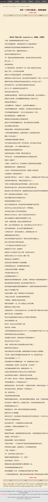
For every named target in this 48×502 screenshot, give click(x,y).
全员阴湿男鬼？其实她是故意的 (25, 486)
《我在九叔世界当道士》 (4, 494)
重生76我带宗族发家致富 (39, 484)
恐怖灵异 (44, 1)
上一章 (10, 15)
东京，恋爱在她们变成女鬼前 (39, 483)
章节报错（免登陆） (33, 12)
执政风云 (32, 486)
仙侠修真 (17, 1)
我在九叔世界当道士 (13, 6)
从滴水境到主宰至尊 (12, 486)
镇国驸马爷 (13, 483)
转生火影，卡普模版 (38, 486)
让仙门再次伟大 (5, 486)
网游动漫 (31, 1)
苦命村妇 (8, 483)
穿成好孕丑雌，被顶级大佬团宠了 (8, 484)
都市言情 (24, 1)
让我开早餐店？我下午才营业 (29, 483)
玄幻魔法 (10, 1)
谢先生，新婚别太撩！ (30, 484)
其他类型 (7, 6)
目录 (25, 15)
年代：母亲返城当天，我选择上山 (20, 484)
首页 (4, 6)
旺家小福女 (18, 486)
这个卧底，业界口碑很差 (19, 483)
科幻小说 (38, 1)
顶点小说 (23, 498)
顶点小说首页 (3, 1)
